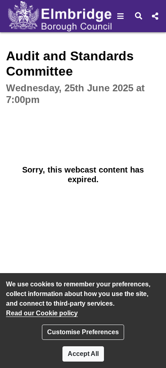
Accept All (83, 353)
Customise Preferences (83, 332)
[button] (121, 16)
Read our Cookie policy (42, 313)
